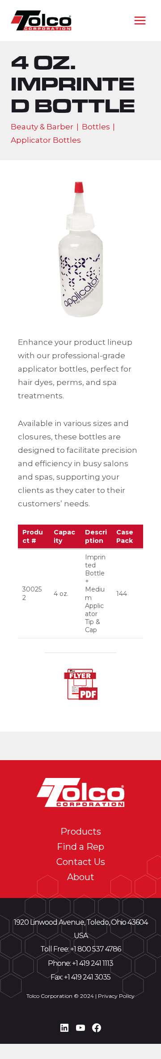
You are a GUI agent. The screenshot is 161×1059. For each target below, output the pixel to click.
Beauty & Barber (42, 126)
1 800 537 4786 (97, 949)
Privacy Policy (116, 996)
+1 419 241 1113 (92, 963)
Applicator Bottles (46, 140)
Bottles (96, 126)
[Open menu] (139, 20)
